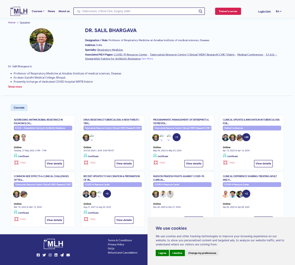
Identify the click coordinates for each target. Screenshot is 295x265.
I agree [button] (162, 253)
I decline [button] (177, 253)
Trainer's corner (228, 11)
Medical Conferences (233, 128)
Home (12, 22)
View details (54, 163)
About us (64, 11)
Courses (37, 11)
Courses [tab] (19, 107)
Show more (15, 86)
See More (147, 58)
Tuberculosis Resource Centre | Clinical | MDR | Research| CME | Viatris (113, 128)
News (51, 11)
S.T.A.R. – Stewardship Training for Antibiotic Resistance (40, 128)
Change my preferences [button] (202, 253)
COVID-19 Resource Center (97, 184)
